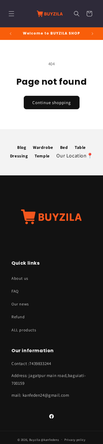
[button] (11, 13)
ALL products (23, 330)
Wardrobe (43, 147)
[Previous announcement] (10, 33)
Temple (42, 156)
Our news (20, 304)
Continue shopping (51, 102)
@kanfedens (50, 439)
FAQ (15, 291)
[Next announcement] (92, 33)
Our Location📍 (74, 155)
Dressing (19, 156)
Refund (18, 316)
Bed (64, 147)
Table (80, 147)
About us (19, 278)
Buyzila (34, 439)
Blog (21, 147)
